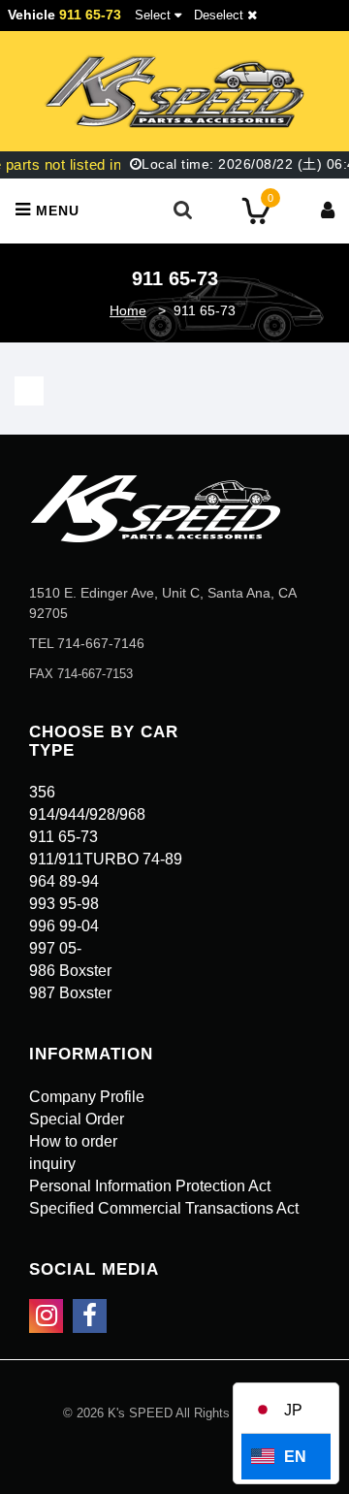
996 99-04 (64, 926)
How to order (73, 1141)
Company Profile (86, 1096)
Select (153, 15)
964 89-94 (64, 881)
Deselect (220, 15)
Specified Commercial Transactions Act (164, 1208)
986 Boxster (70, 970)
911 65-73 (63, 836)
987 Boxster (70, 993)
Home (128, 310)
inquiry (52, 1163)
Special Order (76, 1119)
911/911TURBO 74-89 (105, 859)
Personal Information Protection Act (149, 1186)
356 (42, 792)
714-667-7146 (100, 643)
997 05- (55, 948)
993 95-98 (64, 903)
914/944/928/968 (87, 814)
